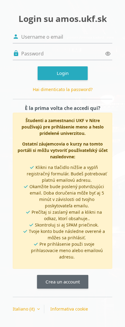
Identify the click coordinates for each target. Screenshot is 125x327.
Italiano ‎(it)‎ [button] (24, 309)
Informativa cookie (69, 309)
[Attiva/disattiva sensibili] (107, 53)
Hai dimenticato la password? (63, 89)
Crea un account (63, 282)
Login (63, 73)
